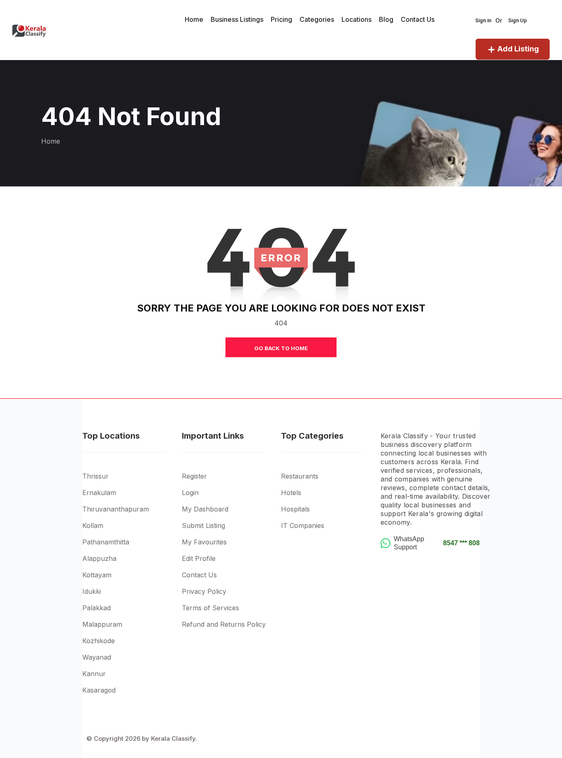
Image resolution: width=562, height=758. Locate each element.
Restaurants (299, 476)
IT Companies (302, 525)
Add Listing (518, 48)
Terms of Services (210, 608)
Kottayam (96, 575)
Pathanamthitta (105, 542)
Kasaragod (99, 690)
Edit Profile (199, 558)
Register (194, 476)
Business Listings (237, 19)
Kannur (94, 674)
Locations (356, 19)
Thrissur (95, 476)
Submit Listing (203, 525)
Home (194, 19)
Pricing (281, 19)
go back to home (281, 348)
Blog (386, 19)
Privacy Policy (204, 591)
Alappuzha (99, 558)
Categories (317, 19)
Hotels (291, 492)
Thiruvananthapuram (115, 509)
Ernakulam (99, 492)
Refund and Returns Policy (224, 624)
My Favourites (204, 542)
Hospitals (295, 509)
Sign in (483, 20)
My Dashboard (205, 509)
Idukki (91, 591)
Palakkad (96, 608)
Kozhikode (98, 641)
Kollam (92, 525)
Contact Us (417, 19)
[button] (132, 465)
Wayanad (96, 657)
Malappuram (102, 624)
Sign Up (517, 20)
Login (190, 492)
